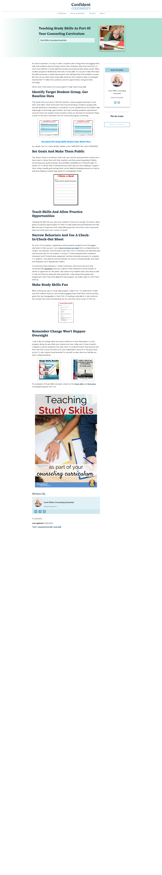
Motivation (91, 384)
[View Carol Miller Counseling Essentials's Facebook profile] (40, 511)
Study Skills (79, 384)
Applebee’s (48, 269)
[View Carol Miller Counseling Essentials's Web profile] (44, 511)
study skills (57, 527)
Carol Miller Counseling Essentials (53, 40)
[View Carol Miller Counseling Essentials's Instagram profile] (35, 511)
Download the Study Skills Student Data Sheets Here (66, 142)
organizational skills (45, 527)
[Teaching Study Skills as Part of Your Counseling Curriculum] (112, 37)
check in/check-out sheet (69, 248)
